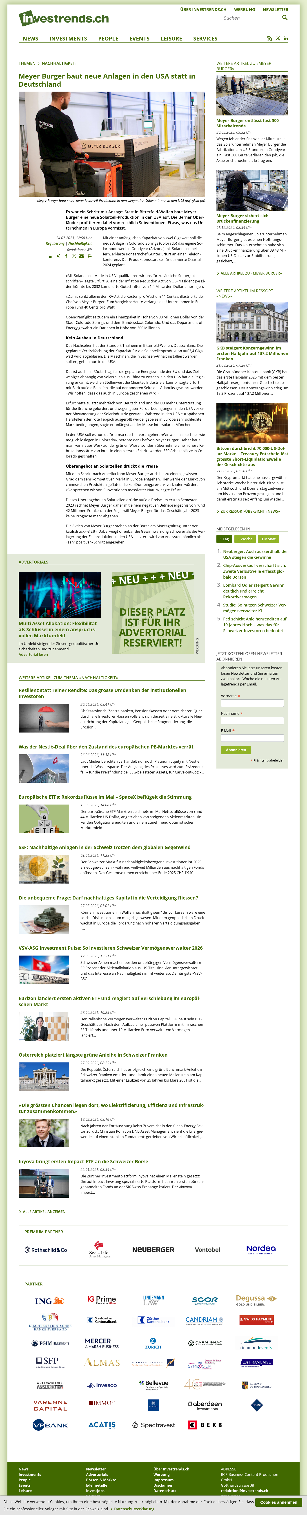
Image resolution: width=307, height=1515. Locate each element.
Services (205, 38)
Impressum (164, 1479)
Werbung (244, 9)
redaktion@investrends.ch (244, 1490)
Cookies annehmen (278, 1502)
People (108, 38)
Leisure (171, 38)
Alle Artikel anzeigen (44, 1211)
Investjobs (95, 1490)
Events (139, 38)
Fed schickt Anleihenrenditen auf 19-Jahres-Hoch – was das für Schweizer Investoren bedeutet (255, 624)
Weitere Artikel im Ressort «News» (244, 293)
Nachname (232, 713)
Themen (27, 63)
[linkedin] (48, 258)
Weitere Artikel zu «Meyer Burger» (243, 66)
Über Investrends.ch (203, 9)
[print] (88, 258)
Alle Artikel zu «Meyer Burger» (251, 273)
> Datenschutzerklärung (133, 1508)
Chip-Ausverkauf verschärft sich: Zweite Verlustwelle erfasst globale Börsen (254, 571)
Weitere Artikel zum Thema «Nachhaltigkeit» (68, 677)
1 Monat (268, 539)
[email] (80, 258)
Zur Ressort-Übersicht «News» (250, 511)
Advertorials (33, 562)
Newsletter (275, 9)
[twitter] (72, 258)
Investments (68, 38)
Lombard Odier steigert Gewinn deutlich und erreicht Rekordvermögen (253, 591)
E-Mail (228, 730)
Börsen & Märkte (101, 1479)
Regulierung (55, 243)
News (30, 38)
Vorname (230, 695)
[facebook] (64, 258)
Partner (33, 1284)
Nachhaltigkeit (59, 63)
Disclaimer (163, 1485)
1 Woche (245, 539)
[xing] (56, 258)
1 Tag (224, 539)
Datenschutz (165, 1490)
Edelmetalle (96, 1485)
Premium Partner (43, 1231)
